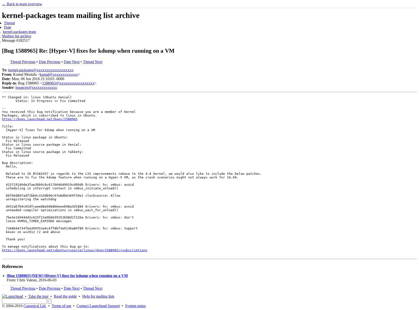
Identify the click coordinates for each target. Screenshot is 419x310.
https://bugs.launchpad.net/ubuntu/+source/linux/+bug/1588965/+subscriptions (74, 250)
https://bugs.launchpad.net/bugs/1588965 (40, 119)
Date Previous (49, 62)
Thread (9, 23)
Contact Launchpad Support (98, 306)
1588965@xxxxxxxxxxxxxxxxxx (68, 83)
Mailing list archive (16, 36)
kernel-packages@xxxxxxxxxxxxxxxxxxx (40, 70)
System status (135, 306)
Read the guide (65, 296)
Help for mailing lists (98, 296)
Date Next (72, 62)
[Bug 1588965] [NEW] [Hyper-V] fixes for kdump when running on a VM (67, 276)
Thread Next (92, 62)
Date (7, 27)
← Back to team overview (22, 4)
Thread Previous (22, 62)
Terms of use (61, 306)
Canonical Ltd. (35, 306)
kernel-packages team (19, 32)
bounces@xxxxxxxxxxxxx (36, 87)
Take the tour (38, 296)
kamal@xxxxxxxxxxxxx (59, 74)
